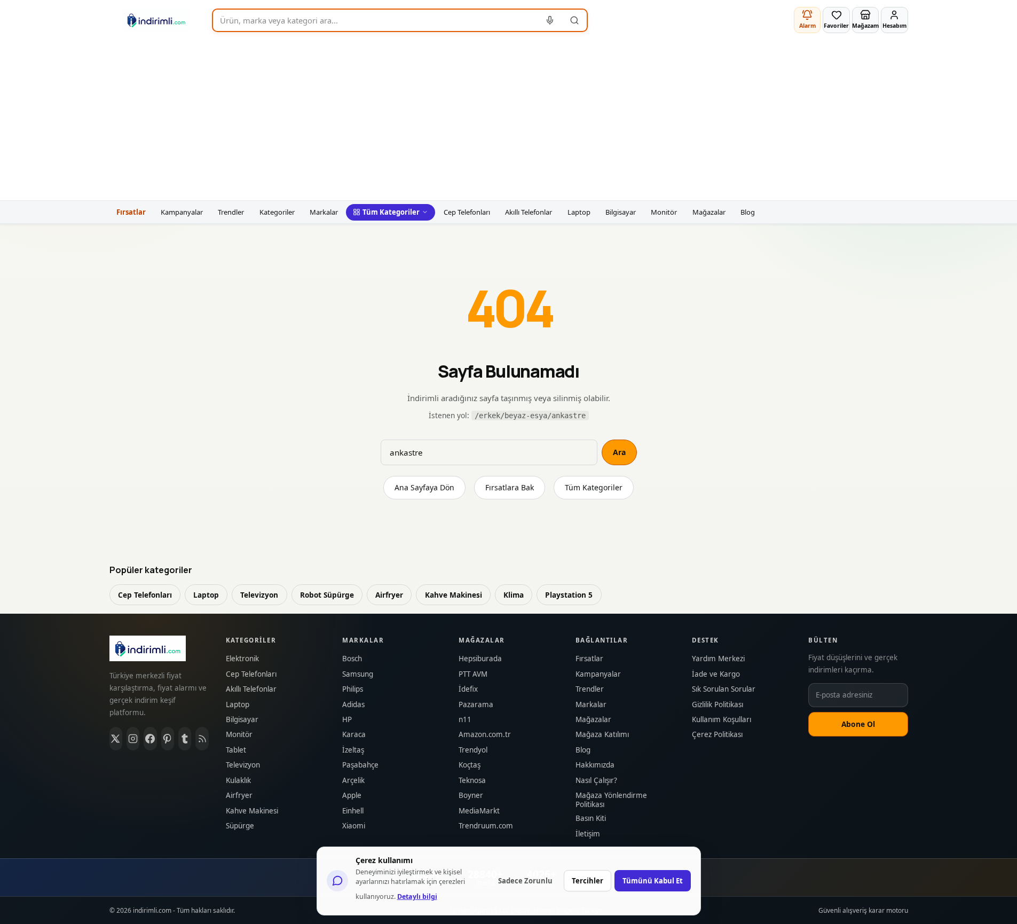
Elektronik (242, 658)
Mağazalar (709, 212)
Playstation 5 (569, 595)
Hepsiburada (480, 658)
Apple (351, 795)
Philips (352, 689)
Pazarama (476, 704)
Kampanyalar (182, 212)
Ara (619, 452)
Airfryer (389, 595)
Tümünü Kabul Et (652, 881)
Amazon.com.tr (485, 734)
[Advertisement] (508, 120)
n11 (465, 719)
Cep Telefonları (467, 212)
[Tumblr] (184, 738)
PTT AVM (473, 674)
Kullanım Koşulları (721, 719)
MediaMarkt (479, 811)
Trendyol (473, 750)
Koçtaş (469, 765)
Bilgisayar (620, 212)
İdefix (468, 689)
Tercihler (587, 881)
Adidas (353, 704)
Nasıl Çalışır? (596, 780)
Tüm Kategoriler (391, 212)
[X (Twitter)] (115, 738)
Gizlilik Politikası (717, 704)
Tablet (236, 750)
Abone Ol (858, 724)
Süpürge (240, 826)
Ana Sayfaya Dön (424, 487)
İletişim (587, 834)
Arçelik (353, 780)
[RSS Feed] (201, 738)
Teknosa (472, 780)
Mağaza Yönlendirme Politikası (611, 800)
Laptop (578, 212)
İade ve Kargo (716, 674)
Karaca (354, 734)
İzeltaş (353, 750)
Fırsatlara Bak (509, 487)
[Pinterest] (167, 738)
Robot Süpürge (327, 595)
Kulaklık (238, 780)
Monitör (664, 212)
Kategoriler (277, 212)
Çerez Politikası (717, 734)
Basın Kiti (590, 818)
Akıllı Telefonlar (528, 212)
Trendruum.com (486, 826)
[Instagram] (133, 738)
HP (347, 719)
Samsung (357, 674)
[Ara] (574, 20)
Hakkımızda (594, 765)
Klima (513, 595)
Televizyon (259, 595)
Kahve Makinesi (453, 595)
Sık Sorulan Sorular (723, 689)
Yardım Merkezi (718, 658)
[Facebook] (150, 738)
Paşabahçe (360, 765)
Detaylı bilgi (417, 896)
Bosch (352, 658)
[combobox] (375, 20)
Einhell (353, 811)
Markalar (324, 212)
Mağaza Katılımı (602, 734)
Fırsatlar (131, 212)
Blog (747, 212)
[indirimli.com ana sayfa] (156, 20)
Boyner (471, 795)
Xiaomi (353, 826)
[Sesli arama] (550, 20)
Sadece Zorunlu (525, 881)
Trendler (231, 212)
